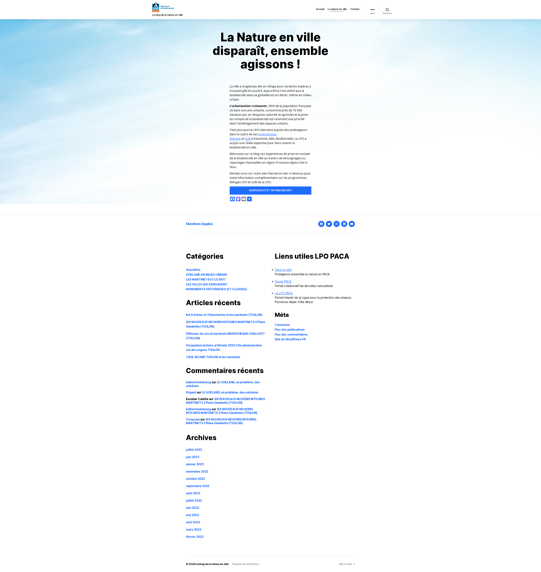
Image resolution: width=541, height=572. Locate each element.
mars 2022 (193, 529)
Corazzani (193, 419)
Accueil (320, 9)
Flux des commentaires (291, 334)
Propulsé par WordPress (245, 564)
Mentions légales (199, 224)
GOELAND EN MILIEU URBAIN (206, 274)
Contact (354, 9)
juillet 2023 (194, 449)
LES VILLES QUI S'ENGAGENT (206, 284)
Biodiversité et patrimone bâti (270, 190)
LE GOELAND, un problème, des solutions (230, 392)
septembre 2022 (197, 486)
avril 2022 (193, 522)
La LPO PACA (284, 293)
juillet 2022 (194, 500)
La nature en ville (337, 9)
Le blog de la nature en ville (212, 564)
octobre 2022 (195, 478)
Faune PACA (283, 281)
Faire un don (283, 269)
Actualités (193, 269)
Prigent (191, 392)
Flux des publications (290, 329)
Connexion (282, 325)
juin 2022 (192, 507)
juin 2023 (192, 457)
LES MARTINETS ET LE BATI (206, 279)
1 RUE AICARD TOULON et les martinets (213, 357)
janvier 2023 (195, 464)
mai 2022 (192, 515)
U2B (248, 139)
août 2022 (193, 493)
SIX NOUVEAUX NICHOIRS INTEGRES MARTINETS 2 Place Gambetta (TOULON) (225, 400)
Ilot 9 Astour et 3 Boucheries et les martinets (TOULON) (224, 315)
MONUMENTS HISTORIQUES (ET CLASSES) (216, 289)
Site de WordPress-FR (290, 339)
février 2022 (195, 536)
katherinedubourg (198, 382)
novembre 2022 (197, 471)
